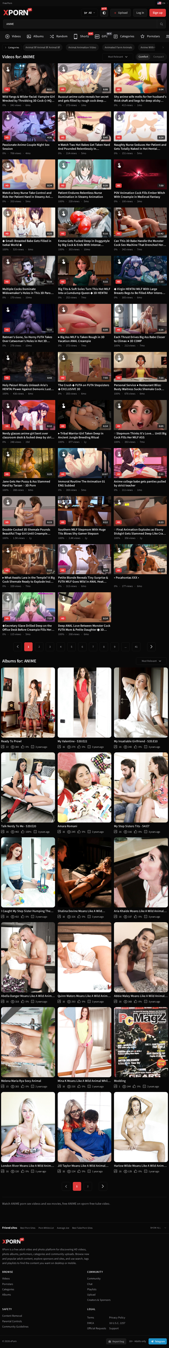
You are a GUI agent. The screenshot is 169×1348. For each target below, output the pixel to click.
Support (114, 1328)
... (126, 647)
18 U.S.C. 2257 (117, 1323)
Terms (90, 1318)
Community (94, 1279)
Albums (6, 1295)
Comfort (143, 57)
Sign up (158, 13)
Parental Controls (12, 1321)
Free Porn (7, 3)
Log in (140, 13)
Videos (6, 1279)
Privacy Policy (117, 1318)
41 (136, 647)
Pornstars (7, 1284)
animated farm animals (118, 47)
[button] (164, 47)
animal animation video (82, 47)
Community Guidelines (15, 1327)
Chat (89, 1284)
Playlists (91, 1289)
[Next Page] (151, 646)
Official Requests (96, 1328)
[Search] (161, 24)
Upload (91, 1295)
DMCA (90, 1323)
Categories (13, 47)
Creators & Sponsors (98, 1300)
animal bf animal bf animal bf (43, 47)
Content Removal (12, 1316)
